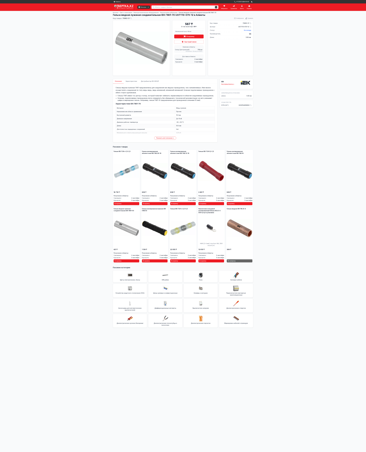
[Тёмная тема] (251, 1)
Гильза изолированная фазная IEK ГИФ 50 (154, 209)
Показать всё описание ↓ (165, 138)
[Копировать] (131, 18)
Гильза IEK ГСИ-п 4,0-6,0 (179, 209)
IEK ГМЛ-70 (136, 104)
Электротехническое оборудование (146, 12)
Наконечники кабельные (168, 12)
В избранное (240, 18)
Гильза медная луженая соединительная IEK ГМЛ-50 (124, 209)
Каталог (115, 12)
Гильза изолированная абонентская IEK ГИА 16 (235, 152)
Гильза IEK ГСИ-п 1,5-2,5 (122, 151)
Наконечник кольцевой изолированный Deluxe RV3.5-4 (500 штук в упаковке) (209, 210)
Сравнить (250, 18)
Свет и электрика (126, 12)
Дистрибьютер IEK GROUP (150, 81)
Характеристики (131, 81)
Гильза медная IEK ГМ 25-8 (236, 209)
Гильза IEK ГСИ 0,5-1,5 (206, 151)
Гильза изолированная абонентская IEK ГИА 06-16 (151, 152)
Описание (118, 81)
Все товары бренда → (227, 84)
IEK (250, 34)
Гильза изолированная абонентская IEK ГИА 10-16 (179, 152)
